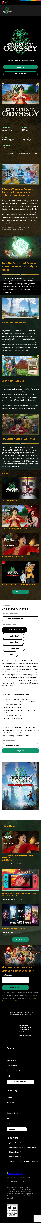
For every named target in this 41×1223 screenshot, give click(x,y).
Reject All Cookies (20, 1213)
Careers (9, 1097)
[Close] (38, 1189)
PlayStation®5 (12, 1066)
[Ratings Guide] (13, 1030)
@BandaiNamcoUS (15, 1143)
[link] (20, 488)
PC (8, 1055)
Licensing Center (13, 1113)
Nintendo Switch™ (13, 1071)
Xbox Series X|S (12, 1060)
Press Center (11, 1108)
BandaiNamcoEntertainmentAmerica (22, 1147)
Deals (9, 1076)
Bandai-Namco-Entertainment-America (23, 1161)
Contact (9, 1123)
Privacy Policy (25, 1177)
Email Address (7, 975)
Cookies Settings (20, 1207)
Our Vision (10, 1102)
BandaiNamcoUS (15, 1156)
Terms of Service (15, 1001)
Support (9, 1118)
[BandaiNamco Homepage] (15, 1174)
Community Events (13, 1181)
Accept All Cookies (20, 1219)
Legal (24, 1181)
